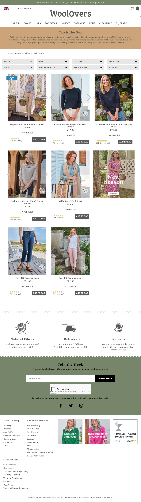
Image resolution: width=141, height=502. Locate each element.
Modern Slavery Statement (15, 488)
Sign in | (19, 8)
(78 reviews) (15, 294)
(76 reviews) (58, 143)
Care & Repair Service (13, 436)
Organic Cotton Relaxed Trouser (27, 124)
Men (38, 23)
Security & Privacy (11, 475)
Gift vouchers (9, 464)
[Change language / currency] (7, 9)
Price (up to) (81, 67)
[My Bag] (137, 9)
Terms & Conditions (12, 478)
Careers (30, 439)
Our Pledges (9, 485)
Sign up (104, 378)
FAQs (5, 446)
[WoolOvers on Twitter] (70, 405)
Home (92, 23)
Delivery (7, 425)
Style (7, 61)
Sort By (113, 67)
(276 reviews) (58, 217)
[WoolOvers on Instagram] (81, 405)
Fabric (7, 67)
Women (28, 23)
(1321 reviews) (102, 143)
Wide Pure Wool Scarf (70, 201)
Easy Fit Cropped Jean (27, 278)
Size (41, 61)
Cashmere (79, 23)
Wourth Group (33, 425)
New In (17, 23)
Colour (78, 61)
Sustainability (33, 442)
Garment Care (9, 439)
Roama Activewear (35, 456)
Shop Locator (33, 429)
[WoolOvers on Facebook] (60, 405)
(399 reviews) (15, 140)
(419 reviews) (15, 219)
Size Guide (8, 432)
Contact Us (8, 442)
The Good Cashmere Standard (40, 452)
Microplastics (33, 449)
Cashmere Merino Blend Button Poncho (27, 202)
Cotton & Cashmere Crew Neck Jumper (70, 125)
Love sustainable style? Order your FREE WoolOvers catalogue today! (70, 2)
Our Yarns (31, 436)
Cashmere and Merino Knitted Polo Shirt (113, 125)
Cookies (7, 481)
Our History (32, 432)
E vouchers (8, 468)
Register (28, 8)
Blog (29, 446)
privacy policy (103, 398)
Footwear (51, 23)
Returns (7, 429)
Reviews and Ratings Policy (15, 471)
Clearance (105, 23)
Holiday (65, 23)
